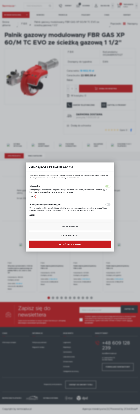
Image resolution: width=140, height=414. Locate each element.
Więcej (32, 196)
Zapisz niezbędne (70, 235)
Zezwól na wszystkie (70, 244)
